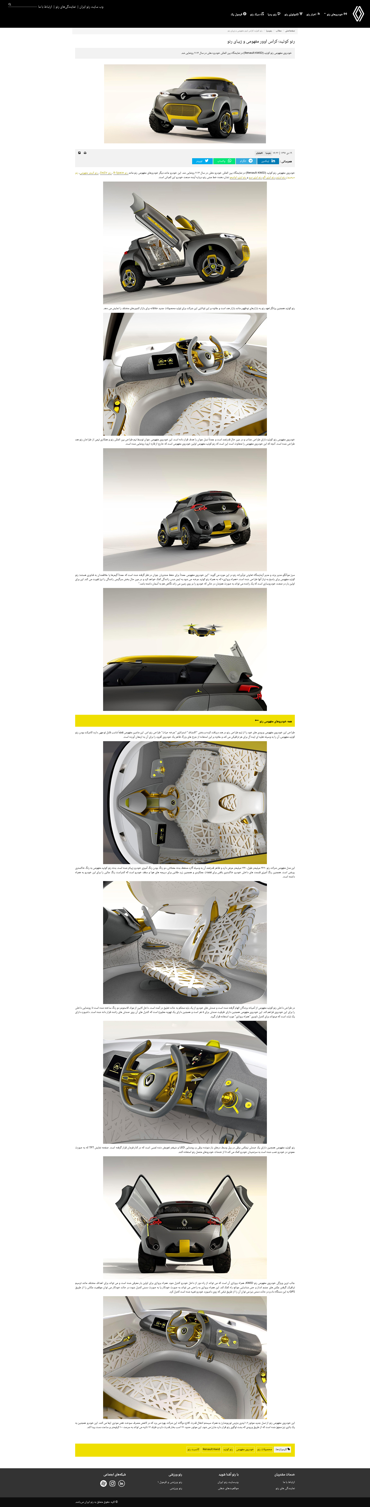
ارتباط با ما (45, 7)
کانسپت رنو (193, 1449)
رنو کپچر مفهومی (89, 173)
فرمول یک (236, 14)
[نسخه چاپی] (85, 153)
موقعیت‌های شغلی (228, 1488)
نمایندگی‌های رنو (66, 7)
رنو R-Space (121, 173)
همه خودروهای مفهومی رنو (276, 721)
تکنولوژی (259, 153)
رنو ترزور (281, 177)
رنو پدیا (272, 14)
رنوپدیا (269, 31)
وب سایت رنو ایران (91, 7)
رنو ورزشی (176, 1488)
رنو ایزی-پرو (255, 177)
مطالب (278, 31)
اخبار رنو (311, 14)
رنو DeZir (106, 173)
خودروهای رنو (334, 14)
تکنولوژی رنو (291, 14)
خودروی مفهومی (245, 1449)
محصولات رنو (264, 1449)
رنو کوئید (228, 1449)
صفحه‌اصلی (290, 31)
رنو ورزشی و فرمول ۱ (170, 1482)
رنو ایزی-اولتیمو (238, 177)
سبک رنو (255, 14)
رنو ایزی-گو (269, 177)
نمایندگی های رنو (285, 1488)
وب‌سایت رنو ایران (228, 1482)
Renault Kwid (211, 1449)
